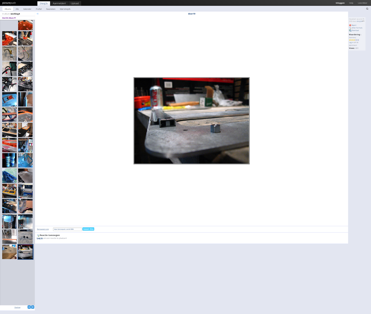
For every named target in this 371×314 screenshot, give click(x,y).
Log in (351, 42)
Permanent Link (43, 229)
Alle (17, 9)
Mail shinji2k (65, 9)
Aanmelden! (59, 3)
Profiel (39, 9)
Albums (8, 9)
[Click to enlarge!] (192, 120)
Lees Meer (362, 3)
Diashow (17, 307)
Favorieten (50, 9)
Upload (75, 3)
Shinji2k (44, 3)
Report (353, 25)
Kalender (27, 9)
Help (351, 3)
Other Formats (356, 28)
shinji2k (359, 21)
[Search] (367, 8)
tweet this (88, 229)
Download (355, 30)
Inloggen (340, 3)
